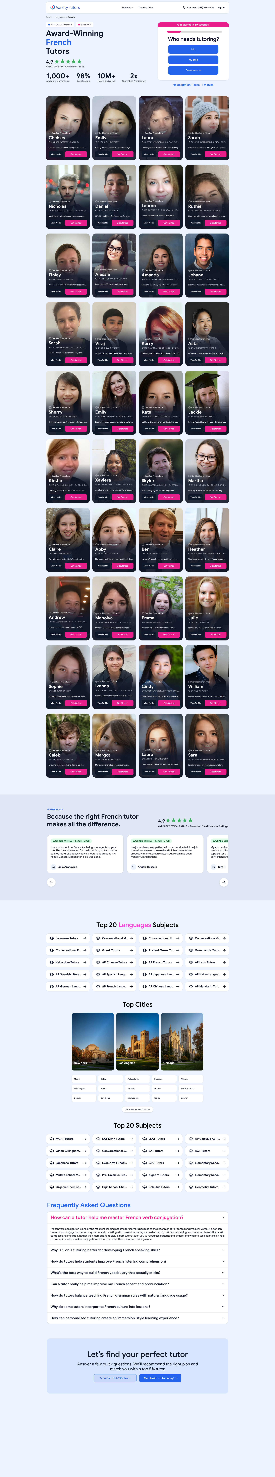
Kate (146, 412)
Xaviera (103, 480)
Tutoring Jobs (146, 7)
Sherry (55, 412)
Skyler (148, 481)
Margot (102, 755)
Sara (192, 755)
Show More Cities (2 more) (137, 1109)
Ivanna (102, 686)
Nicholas (57, 206)
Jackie (195, 412)
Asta (193, 343)
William (195, 686)
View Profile (56, 154)
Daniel (101, 206)
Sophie (56, 686)
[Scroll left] (51, 882)
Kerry (147, 343)
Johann (195, 275)
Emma (148, 618)
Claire (55, 549)
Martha (195, 481)
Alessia (102, 274)
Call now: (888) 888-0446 (200, 7)
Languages (60, 17)
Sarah (194, 138)
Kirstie (55, 481)
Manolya (104, 618)
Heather (196, 549)
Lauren (149, 206)
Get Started (75, 154)
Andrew (57, 617)
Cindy (148, 686)
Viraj (100, 343)
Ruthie (195, 206)
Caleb (55, 755)
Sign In (221, 7)
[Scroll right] (224, 882)
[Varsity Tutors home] (65, 7)
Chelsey (57, 138)
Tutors (48, 17)
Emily (100, 138)
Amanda (150, 275)
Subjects (126, 7)
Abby (100, 549)
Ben (146, 549)
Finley (55, 275)
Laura (147, 138)
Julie (193, 618)
